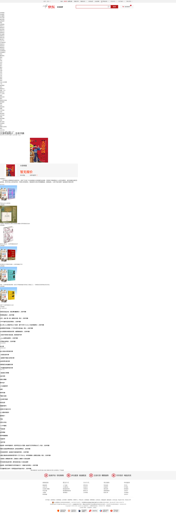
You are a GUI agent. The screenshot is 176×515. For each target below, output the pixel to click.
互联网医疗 (3, 52)
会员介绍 (45, 487)
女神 (1, 70)
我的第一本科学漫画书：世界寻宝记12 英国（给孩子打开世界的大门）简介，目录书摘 (24, 445)
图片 (36, 470)
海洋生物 (2, 392)
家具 (1, 98)
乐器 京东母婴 (3, 82)
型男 (1, 72)
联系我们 (53, 500)
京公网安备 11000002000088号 (62, 502)
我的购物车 (127, 6)
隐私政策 (109, 500)
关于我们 (47, 500)
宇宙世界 (2, 429)
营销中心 (75, 500)
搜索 (114, 6)
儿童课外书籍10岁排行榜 (7, 358)
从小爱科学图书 (4, 412)
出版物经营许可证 (77, 504)
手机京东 (105, 1)
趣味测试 (2, 55)
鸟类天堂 (2, 442)
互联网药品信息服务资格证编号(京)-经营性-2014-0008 (95, 502)
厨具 (1, 87)
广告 (1, 83)
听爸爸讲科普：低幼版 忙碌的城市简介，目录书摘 (14, 452)
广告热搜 (61, 470)
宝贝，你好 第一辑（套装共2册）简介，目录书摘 (14, 318)
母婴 (1, 108)
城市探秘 (2, 432)
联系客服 (45, 494)
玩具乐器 (2, 115)
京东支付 (89, 507)
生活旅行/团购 (46, 488)
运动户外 (2, 40)
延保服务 (126, 488)
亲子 (1, 65)
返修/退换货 (106, 490)
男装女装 (2, 37)
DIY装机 (126, 487)
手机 (1, 60)
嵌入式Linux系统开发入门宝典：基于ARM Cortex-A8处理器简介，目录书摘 (22, 325)
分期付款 (85, 488)
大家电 (44, 492)
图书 (1, 125)
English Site (121, 500)
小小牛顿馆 (3, 425)
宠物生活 (2, 88)
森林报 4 (2, 415)
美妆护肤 (2, 107)
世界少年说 (3, 422)
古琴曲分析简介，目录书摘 (7, 341)
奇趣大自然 (3, 396)
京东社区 (98, 500)
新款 (42, 470)
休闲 (1, 80)
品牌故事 (2, 21)
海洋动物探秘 (4, 435)
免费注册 (70, 1)
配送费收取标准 (67, 490)
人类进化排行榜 (4, 354)
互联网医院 (3, 50)
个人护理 (2, 93)
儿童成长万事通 (4, 373)
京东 (55, 7)
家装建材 (2, 102)
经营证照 (108, 506)
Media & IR (128, 500)
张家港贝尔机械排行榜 (6, 364)
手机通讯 (2, 123)
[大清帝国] (39, 150)
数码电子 (2, 39)
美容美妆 (2, 29)
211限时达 (65, 487)
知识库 (39, 470)
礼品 (1, 105)
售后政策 (106, 485)
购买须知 (2, 19)
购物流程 (45, 485)
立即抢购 (2, 205)
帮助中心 (2, 26)
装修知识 (2, 32)
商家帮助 (70, 500)
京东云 (94, 507)
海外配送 (65, 492)
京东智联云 (56, 470)
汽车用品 (2, 110)
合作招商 (64, 500)
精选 (1, 57)
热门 (1, 59)
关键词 (48, 470)
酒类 (1, 103)
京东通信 (126, 492)
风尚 (1, 64)
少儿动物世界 (4, 386)
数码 (1, 67)
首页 (6, 131)
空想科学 (2, 439)
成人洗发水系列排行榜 (6, 351)
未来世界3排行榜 (5, 361)
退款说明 (106, 488)
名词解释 (2, 16)
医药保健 (2, 118)
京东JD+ (126, 494)
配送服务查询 (66, 488)
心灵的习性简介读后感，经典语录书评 (11, 335)
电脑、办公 (3, 90)
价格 (45, 470)
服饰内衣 (2, 92)
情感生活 (2, 44)
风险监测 (103, 500)
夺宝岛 (125, 485)
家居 (1, 77)
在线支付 (85, 487)
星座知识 (2, 45)
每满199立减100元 (5, 409)
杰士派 (2, 346)
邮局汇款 (85, 490)
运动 (1, 74)
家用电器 (2, 85)
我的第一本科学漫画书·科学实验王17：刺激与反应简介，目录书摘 (19, 465)
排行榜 (51, 470)
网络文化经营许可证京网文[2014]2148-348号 (94, 504)
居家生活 (2, 31)
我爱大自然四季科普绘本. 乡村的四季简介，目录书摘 (15, 448)
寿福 (1, 419)
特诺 (1, 389)
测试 (1, 128)
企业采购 (97, 1)
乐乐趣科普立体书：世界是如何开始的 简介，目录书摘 (15, 468)
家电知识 (2, 27)
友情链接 (87, 500)
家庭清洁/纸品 (3, 100)
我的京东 (82, 1)
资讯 (1, 54)
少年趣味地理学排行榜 (6, 368)
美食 (1, 69)
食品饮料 (2, 113)
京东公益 (114, 500)
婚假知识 (2, 47)
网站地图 (33, 470)
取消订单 (106, 492)
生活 (1, 62)
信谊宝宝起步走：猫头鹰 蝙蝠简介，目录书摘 (13, 311)
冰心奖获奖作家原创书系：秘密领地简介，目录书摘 (15, 331)
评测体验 (2, 24)
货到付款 (85, 485)
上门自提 (65, 485)
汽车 (1, 75)
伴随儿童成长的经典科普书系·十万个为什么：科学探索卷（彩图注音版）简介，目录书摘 (25, 455)
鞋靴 (1, 116)
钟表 (1, 120)
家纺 (1, 95)
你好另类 (2, 376)
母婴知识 (2, 36)
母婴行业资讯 (3, 126)
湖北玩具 (2, 402)
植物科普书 (3, 406)
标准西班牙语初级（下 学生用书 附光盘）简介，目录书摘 (16, 328)
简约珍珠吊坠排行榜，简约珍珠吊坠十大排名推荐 (14, 462)
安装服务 (2, 14)
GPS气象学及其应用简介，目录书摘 (10, 321)
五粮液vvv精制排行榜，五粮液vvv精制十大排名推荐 (15, 458)
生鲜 (1, 111)
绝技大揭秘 (3, 379)
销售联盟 (92, 500)
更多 (1, 22)
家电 (1, 78)
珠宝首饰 (2, 121)
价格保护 (106, 487)
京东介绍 (2, 130)
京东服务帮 (3, 42)
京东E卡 (126, 490)
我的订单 (76, 1)
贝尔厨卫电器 (4, 399)
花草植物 (2, 49)
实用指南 (2, 12)
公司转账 (85, 492)
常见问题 (2, 17)
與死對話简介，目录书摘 (7, 315)
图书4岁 (2, 382)
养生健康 (2, 34)
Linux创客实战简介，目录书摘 (9, 338)
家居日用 (2, 97)
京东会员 (90, 1)
